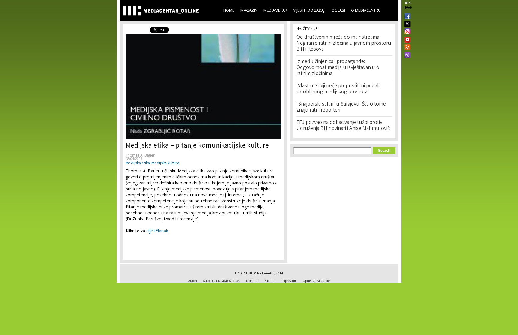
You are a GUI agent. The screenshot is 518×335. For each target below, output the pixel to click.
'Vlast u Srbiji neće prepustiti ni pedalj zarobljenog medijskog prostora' (338, 89)
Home (228, 10)
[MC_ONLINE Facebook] (406, 16)
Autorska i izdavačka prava (221, 281)
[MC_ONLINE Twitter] (406, 24)
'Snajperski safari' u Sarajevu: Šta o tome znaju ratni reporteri (341, 107)
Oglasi (338, 10)
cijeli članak (157, 231)
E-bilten (269, 281)
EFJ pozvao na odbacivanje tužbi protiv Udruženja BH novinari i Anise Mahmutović (343, 126)
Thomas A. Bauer (140, 155)
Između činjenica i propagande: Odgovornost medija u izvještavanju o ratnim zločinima (337, 68)
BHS (408, 3)
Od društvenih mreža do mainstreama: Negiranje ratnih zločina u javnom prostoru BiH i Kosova (343, 43)
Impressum (289, 281)
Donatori (252, 281)
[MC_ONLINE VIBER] (406, 55)
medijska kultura (165, 163)
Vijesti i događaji (309, 10)
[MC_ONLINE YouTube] (406, 40)
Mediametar (275, 10)
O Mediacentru (366, 10)
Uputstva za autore (316, 281)
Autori (192, 281)
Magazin (249, 10)
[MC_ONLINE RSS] (406, 48)
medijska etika (138, 163)
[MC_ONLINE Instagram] (406, 32)
